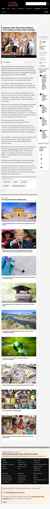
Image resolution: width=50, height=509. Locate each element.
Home (3, 8)
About (46, 12)
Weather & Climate (7, 478)
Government (37, 462)
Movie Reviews (21, 478)
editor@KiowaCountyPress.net (15, 492)
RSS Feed (36, 478)
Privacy (35, 482)
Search (35, 475)
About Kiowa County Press (40, 480)
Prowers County (22, 466)
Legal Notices (37, 470)
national (23, 182)
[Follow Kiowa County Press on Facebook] (41, 159)
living (15, 182)
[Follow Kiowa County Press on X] (41, 154)
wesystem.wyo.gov (8, 122)
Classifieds (37, 8)
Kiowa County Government (40, 464)
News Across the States (8, 464)
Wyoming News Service (19, 185)
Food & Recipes (22, 475)
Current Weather (6, 475)
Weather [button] (29, 8)
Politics (4, 466)
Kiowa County (21, 462)
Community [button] (20, 8)
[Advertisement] (43, 206)
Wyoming (6, 185)
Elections (4, 468)
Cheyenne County (22, 464)
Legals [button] (4, 12)
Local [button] (8, 8)
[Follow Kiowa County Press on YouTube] (41, 167)
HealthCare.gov (30, 132)
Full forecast (42, 65)
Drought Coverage (7, 480)
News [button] (13, 8)
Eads (19, 468)
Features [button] (45, 8)
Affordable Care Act (13, 149)
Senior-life (7, 182)
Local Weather (6, 482)
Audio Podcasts (22, 480)
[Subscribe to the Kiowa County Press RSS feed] (41, 163)
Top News (4, 462)
